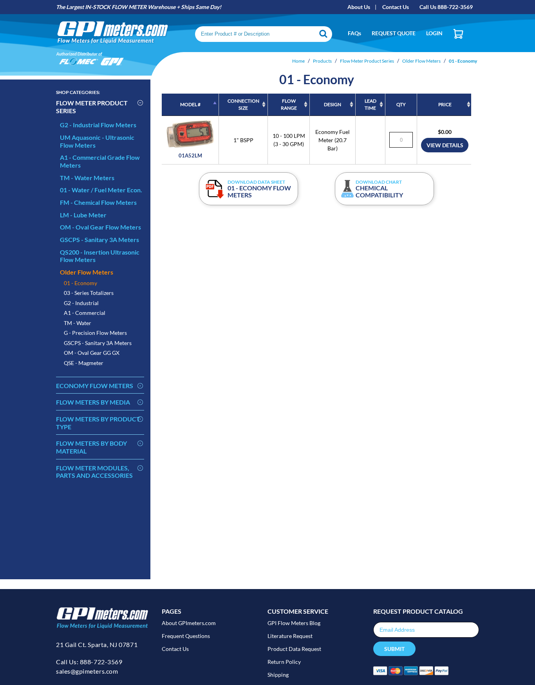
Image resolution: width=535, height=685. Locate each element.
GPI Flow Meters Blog (294, 623)
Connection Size (243, 104)
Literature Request (290, 636)
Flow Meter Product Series (92, 106)
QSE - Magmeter (83, 363)
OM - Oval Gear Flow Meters (100, 227)
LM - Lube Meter (83, 215)
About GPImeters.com (189, 623)
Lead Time (370, 104)
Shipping (278, 674)
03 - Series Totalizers (89, 292)
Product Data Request (294, 648)
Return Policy (284, 661)
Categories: (78, 92)
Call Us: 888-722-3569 (89, 661)
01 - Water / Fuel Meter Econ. (101, 189)
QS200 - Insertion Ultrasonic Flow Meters (99, 256)
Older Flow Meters (86, 272)
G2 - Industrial (81, 303)
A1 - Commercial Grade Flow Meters (100, 161)
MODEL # (190, 104)
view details (445, 145)
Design (332, 104)
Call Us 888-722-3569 (446, 7)
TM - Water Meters (87, 177)
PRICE (445, 104)
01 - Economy (80, 283)
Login (434, 33)
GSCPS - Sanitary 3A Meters (99, 239)
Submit (394, 648)
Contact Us (395, 7)
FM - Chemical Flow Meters (98, 202)
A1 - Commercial (84, 312)
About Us (358, 7)
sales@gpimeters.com (87, 671)
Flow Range (289, 104)
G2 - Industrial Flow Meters (98, 124)
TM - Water (77, 323)
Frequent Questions (186, 636)
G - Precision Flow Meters (95, 332)
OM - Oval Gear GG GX (91, 352)
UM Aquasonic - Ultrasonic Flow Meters (97, 141)
